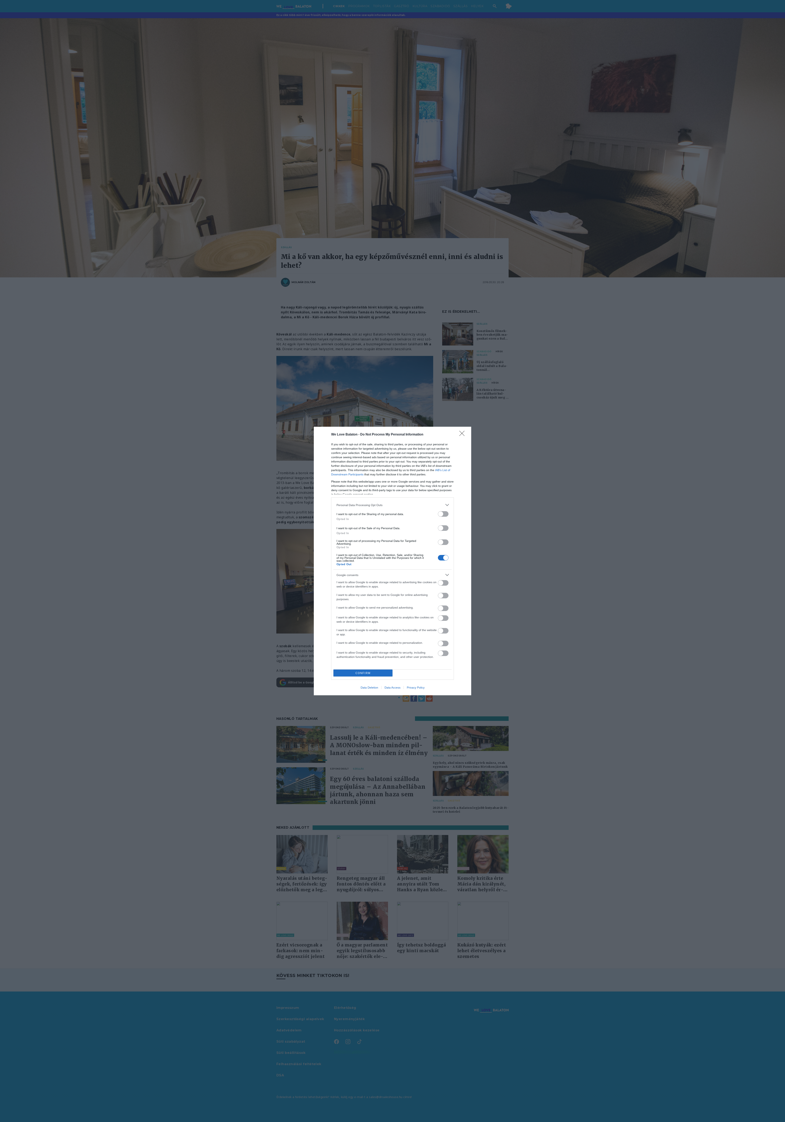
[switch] (443, 514)
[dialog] (392, 561)
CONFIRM (363, 673)
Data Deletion (369, 687)
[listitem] (392, 505)
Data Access (392, 687)
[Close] (463, 435)
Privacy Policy (416, 687)
